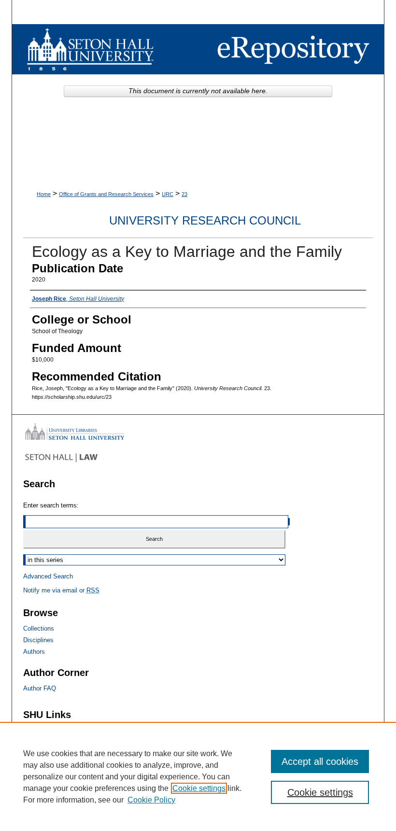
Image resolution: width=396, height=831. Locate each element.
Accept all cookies (320, 761)
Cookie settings (199, 788)
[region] (198, 776)
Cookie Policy (151, 800)
